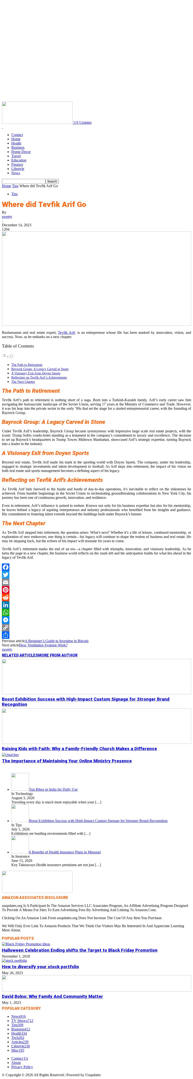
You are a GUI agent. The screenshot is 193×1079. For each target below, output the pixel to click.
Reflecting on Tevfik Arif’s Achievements (39, 377)
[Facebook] (96, 567)
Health (16, 143)
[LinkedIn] (96, 605)
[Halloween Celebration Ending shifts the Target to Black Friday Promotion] (26, 944)
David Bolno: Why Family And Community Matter (52, 996)
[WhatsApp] (96, 612)
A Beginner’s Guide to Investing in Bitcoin (56, 641)
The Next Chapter (23, 382)
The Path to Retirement (26, 365)
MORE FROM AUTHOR (57, 655)
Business (17, 147)
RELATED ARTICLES (20, 655)
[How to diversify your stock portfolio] (14, 961)
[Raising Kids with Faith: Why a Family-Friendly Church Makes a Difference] (96, 742)
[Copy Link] (96, 627)
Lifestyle (17, 169)
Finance (17, 164)
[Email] (96, 582)
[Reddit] (96, 597)
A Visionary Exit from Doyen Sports (35, 373)
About (16, 1063)
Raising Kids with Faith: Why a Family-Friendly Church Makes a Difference (79, 748)
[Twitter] (96, 575)
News (15, 173)
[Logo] (2, 127)
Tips (15, 186)
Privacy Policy (22, 1067)
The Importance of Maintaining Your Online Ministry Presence (67, 761)
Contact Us (19, 1058)
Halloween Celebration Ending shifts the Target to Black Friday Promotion (79, 950)
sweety (7, 217)
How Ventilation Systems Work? (43, 645)
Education (18, 160)
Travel (16, 156)
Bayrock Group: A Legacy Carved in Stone (39, 369)
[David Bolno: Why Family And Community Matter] (96, 990)
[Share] (96, 635)
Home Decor (21, 152)
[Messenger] (96, 620)
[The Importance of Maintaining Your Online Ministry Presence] (10, 755)
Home (15, 139)
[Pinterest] (96, 590)
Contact (17, 135)
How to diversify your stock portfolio (40, 966)
